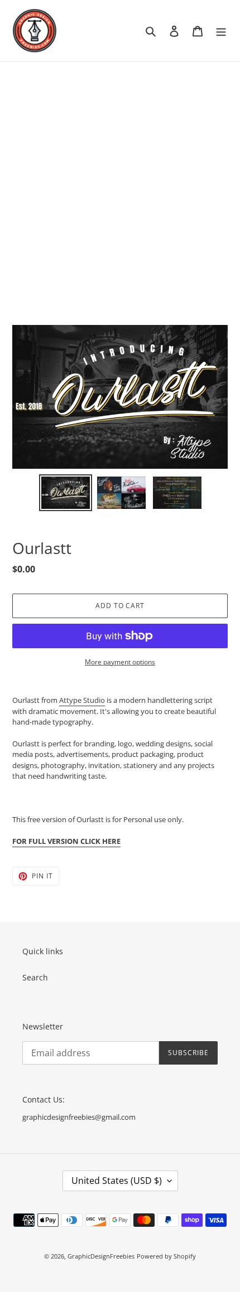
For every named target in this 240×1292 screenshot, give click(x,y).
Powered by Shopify (166, 1256)
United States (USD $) (116, 1180)
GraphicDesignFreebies (101, 1256)
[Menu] (221, 30)
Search (35, 977)
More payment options (120, 662)
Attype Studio (82, 700)
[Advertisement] (120, 187)
